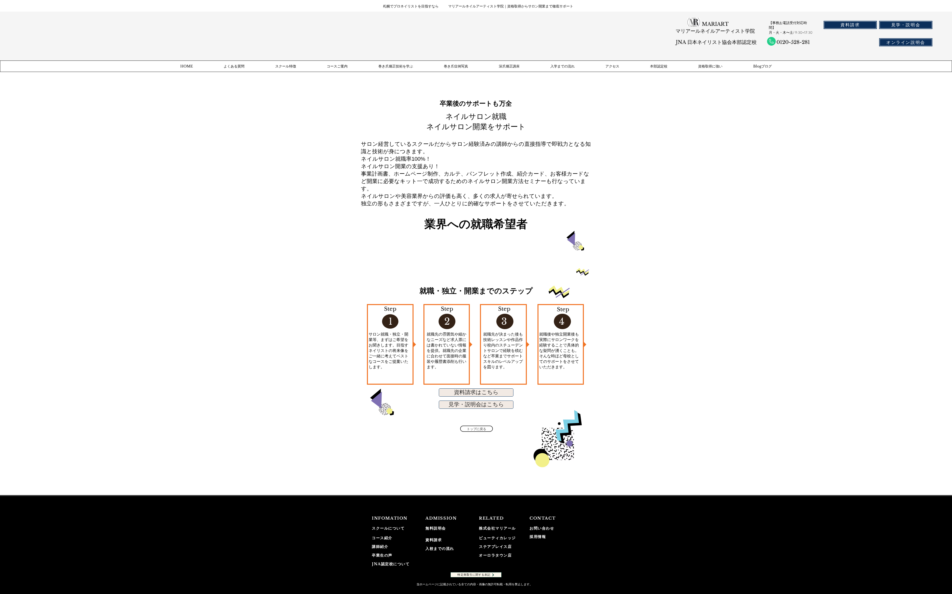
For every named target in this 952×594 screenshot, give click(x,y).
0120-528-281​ (793, 42)
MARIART (715, 24)
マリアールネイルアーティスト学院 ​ (715, 31)
